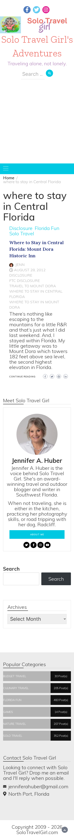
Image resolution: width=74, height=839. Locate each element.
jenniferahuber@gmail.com (38, 786)
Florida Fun (47, 228)
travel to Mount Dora (32, 286)
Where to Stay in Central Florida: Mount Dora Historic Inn (36, 249)
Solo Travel (21, 233)
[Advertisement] (37, 124)
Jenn (20, 264)
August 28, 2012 (30, 270)
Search (11, 568)
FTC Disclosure (24, 280)
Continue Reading (22, 376)
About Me (37, 534)
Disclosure (20, 228)
